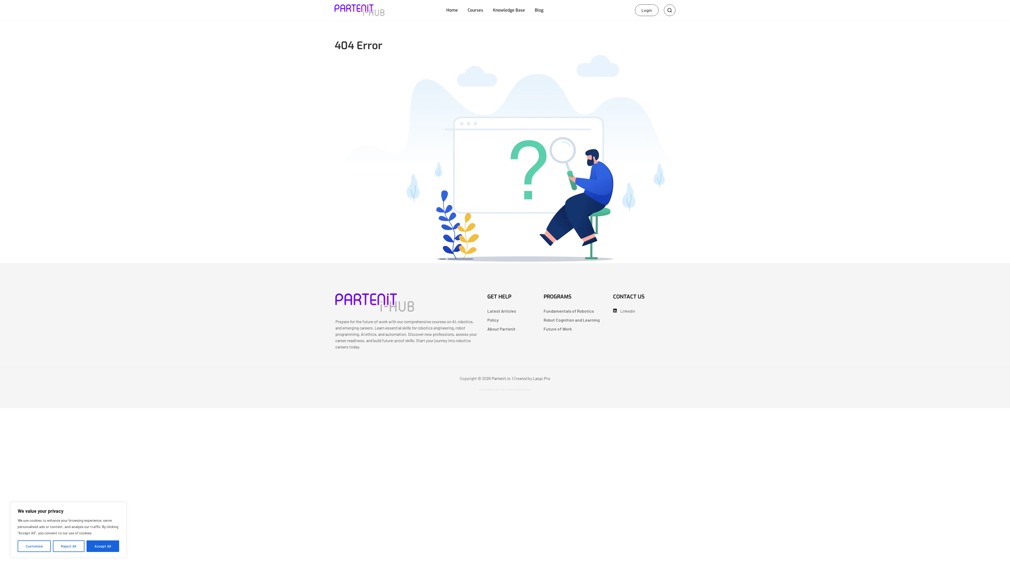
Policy (493, 319)
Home (452, 10)
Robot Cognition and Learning (572, 319)
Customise (34, 546)
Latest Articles (501, 310)
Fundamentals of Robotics (569, 310)
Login (647, 10)
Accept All (102, 546)
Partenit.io (501, 378)
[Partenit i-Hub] (374, 309)
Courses (475, 10)
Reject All (68, 546)
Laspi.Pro (541, 378)
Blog (539, 10)
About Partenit (501, 328)
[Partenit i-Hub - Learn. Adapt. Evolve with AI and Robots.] (360, 9)
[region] (68, 529)
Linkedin (627, 310)
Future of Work (558, 328)
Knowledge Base (509, 10)
